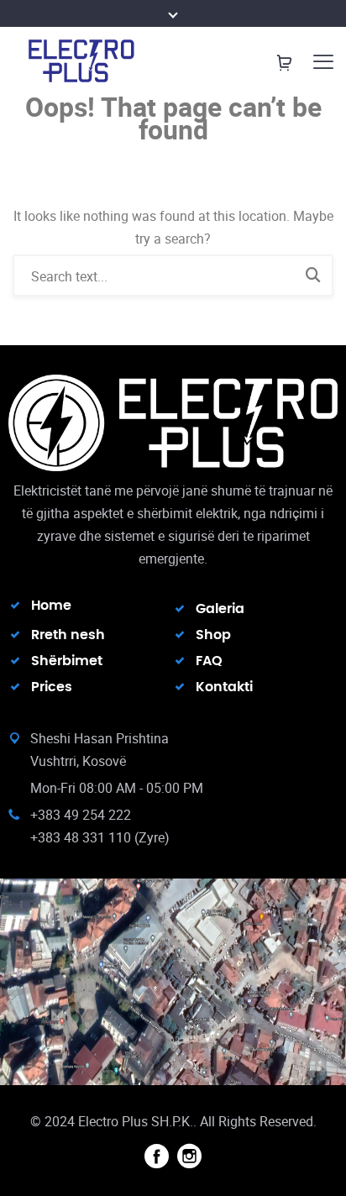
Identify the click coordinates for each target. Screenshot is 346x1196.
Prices (51, 687)
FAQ (209, 661)
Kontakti (224, 687)
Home (51, 605)
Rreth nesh (68, 635)
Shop (213, 635)
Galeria (220, 609)
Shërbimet (66, 661)
